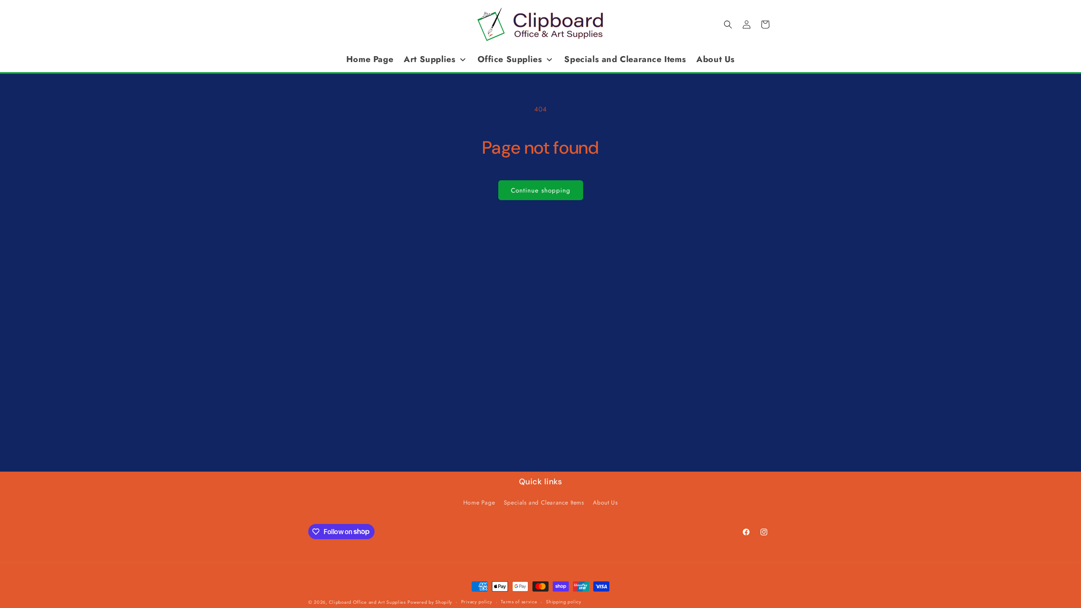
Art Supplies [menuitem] (429, 59)
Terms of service (519, 601)
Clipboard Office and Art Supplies (367, 602)
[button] (728, 24)
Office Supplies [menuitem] (510, 59)
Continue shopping (540, 190)
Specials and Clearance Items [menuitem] (625, 59)
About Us (605, 502)
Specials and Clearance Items (544, 502)
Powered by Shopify (429, 602)
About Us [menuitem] (715, 59)
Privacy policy (476, 601)
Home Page (479, 502)
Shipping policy (563, 601)
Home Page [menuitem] (369, 59)
